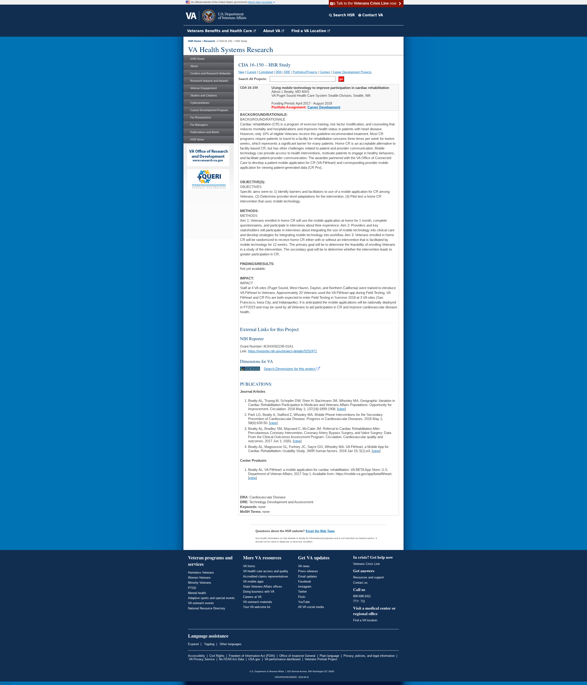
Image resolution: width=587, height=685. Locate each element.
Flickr (301, 597)
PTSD (192, 588)
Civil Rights (216, 655)
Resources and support (368, 577)
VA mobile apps (253, 581)
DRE (287, 72)
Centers (325, 72)
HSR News (197, 139)
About (194, 66)
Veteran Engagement (203, 88)
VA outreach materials (257, 602)
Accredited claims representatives (265, 576)
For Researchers (200, 117)
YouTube (304, 602)
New (241, 72)
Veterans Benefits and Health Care (220, 31)
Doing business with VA (258, 591)
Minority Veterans (199, 582)
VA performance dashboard (282, 659)
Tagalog (208, 644)
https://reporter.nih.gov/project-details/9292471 (282, 351)
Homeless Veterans (201, 572)
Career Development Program (209, 110)
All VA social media (311, 607)
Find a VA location (365, 620)
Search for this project (290, 369)
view (341, 409)
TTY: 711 (359, 601)
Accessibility (196, 655)
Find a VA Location (309, 31)
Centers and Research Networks (210, 73)
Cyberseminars (199, 103)
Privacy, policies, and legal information (369, 655)
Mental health (197, 593)
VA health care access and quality (265, 571)
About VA (272, 31)
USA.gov (254, 659)
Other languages (230, 644)
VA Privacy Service (202, 659)
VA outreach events (201, 603)
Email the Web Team (320, 531)
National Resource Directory (206, 608)
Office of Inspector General (297, 655)
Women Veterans (199, 577)
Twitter (302, 591)
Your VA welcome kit (256, 607)
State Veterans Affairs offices (262, 586)
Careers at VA (252, 597)
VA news (304, 566)
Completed (266, 72)
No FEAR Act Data (231, 659)
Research (209, 41)
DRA (279, 72)
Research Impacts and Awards (209, 81)
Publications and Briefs (204, 132)
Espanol (193, 644)
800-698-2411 (362, 596)
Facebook (304, 581)
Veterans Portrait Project (321, 659)
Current (251, 72)
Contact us (360, 582)
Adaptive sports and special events (211, 598)
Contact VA (372, 15)
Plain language (329, 655)
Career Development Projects (352, 72)
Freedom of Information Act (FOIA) (252, 655)
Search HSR (343, 15)
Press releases (308, 571)
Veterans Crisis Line (366, 564)
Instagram (304, 586)
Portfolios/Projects (305, 72)
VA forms (249, 566)
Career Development (323, 107)
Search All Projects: (253, 79)
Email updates (307, 576)
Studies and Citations (203, 95)
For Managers (199, 125)
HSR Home (194, 41)
